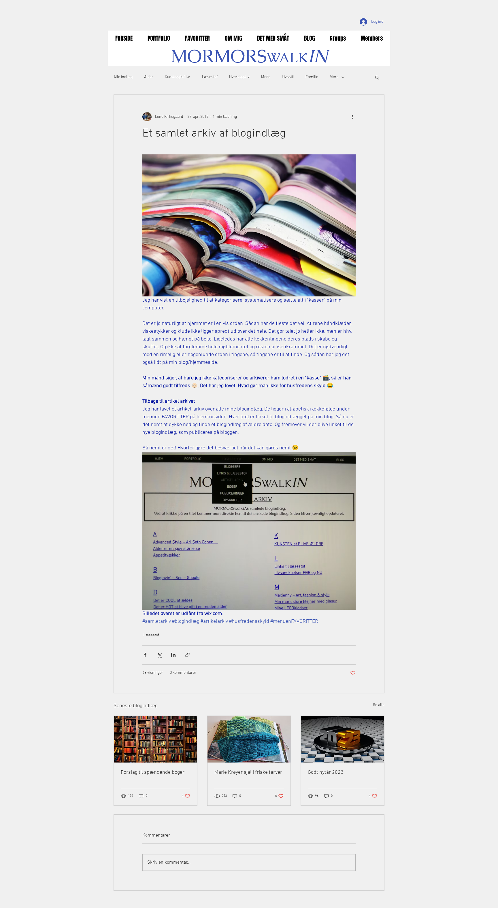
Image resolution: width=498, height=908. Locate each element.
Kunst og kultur (177, 77)
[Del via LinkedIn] (173, 655)
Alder (148, 77)
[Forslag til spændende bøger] (155, 739)
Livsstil (288, 77)
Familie (311, 77)
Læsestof (210, 77)
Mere (334, 77)
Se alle (378, 705)
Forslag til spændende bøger (152, 772)
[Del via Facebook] (145, 655)
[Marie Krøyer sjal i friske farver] (249, 739)
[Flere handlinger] (352, 116)
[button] (377, 77)
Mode (265, 77)
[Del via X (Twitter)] (159, 655)
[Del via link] (187, 655)
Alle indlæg (123, 77)
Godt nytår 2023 (326, 772)
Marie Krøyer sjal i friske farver (248, 772)
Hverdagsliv (239, 77)
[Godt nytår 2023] (342, 739)
